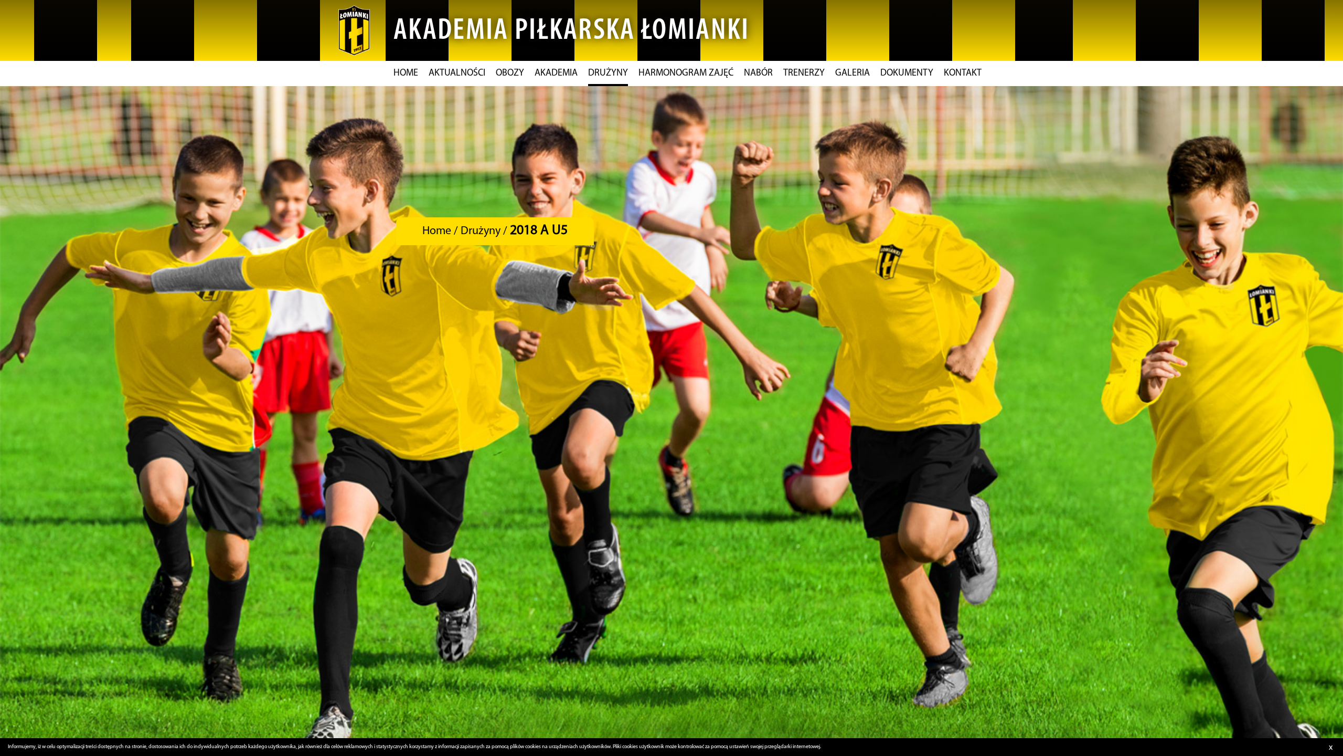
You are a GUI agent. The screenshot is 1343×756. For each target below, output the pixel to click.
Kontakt (963, 73)
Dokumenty (906, 73)
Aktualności (457, 73)
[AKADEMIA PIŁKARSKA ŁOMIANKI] (354, 30)
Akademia (556, 73)
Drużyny (608, 73)
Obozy (510, 73)
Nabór (758, 73)
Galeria (852, 73)
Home (405, 73)
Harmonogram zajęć (685, 73)
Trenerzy (804, 73)
